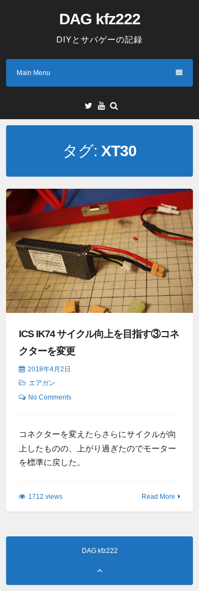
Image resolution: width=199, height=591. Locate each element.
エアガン (42, 383)
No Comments (49, 397)
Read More (158, 497)
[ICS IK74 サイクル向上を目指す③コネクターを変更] (99, 251)
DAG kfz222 (99, 19)
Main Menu (33, 73)
